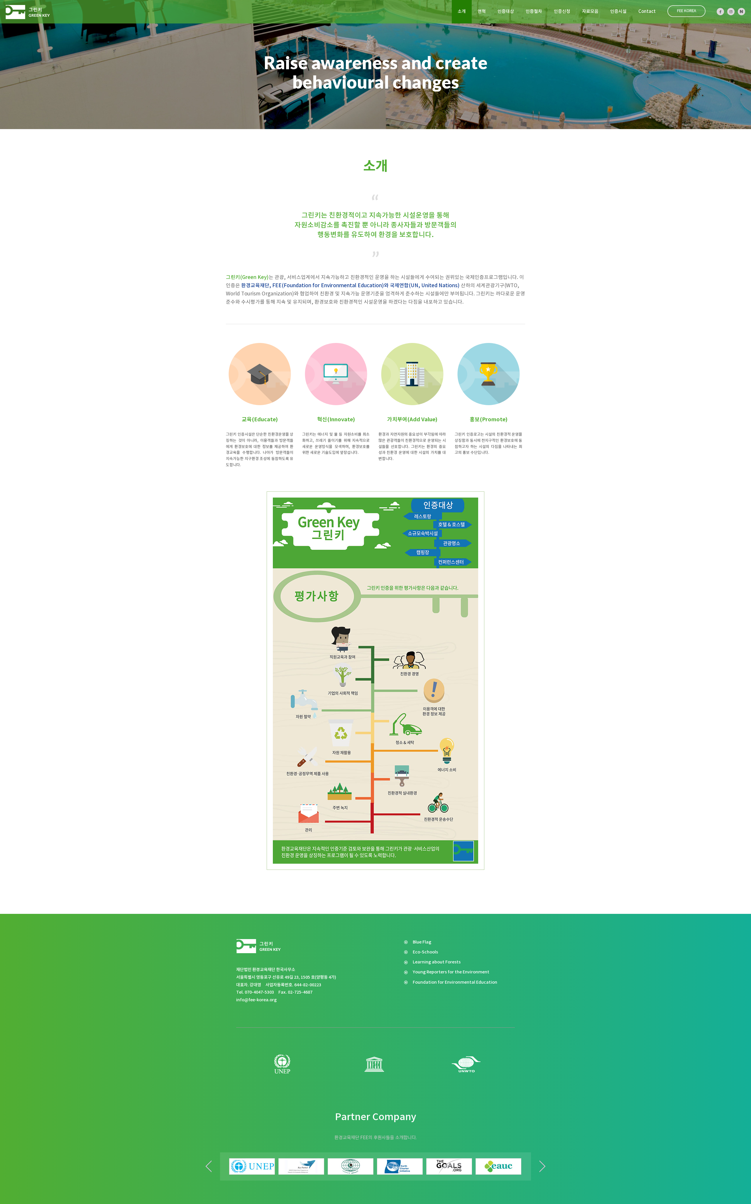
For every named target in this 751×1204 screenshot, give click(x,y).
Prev (208, 1166)
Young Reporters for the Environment (451, 972)
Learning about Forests (437, 962)
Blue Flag (422, 942)
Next (542, 1166)
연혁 (482, 11)
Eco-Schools (425, 952)
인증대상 (506, 11)
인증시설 (618, 11)
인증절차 (534, 11)
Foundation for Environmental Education (455, 982)
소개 (462, 11)
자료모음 (590, 11)
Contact (647, 11)
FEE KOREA (686, 11)
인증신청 (562, 11)
